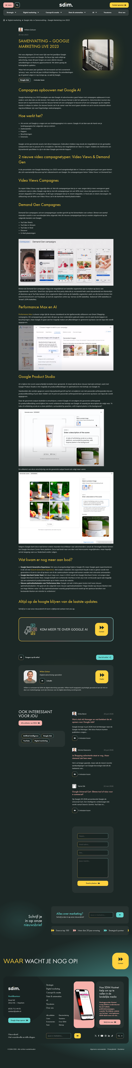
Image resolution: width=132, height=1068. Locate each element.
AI (93, 12)
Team (48, 1025)
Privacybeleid (111, 1049)
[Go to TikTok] (112, 1036)
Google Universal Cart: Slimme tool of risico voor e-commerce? (92, 793)
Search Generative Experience (42, 570)
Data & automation (76, 12)
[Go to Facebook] (98, 1036)
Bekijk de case (108, 1022)
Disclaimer (121, 1049)
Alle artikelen (50, 1015)
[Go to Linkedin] (109, 1036)
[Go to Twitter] (96, 1036)
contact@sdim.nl (14, 1011)
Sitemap (61, 1025)
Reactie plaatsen (91, 883)
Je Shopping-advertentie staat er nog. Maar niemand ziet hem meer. (90, 757)
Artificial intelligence (30, 736)
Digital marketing (29, 12)
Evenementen (50, 1022)
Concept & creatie (52, 12)
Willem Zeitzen (30, 30)
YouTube (26, 741)
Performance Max (26, 314)
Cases (48, 1018)
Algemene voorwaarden (98, 1049)
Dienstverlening (64, 1015)
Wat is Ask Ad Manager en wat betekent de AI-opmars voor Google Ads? (92, 720)
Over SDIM (62, 1022)
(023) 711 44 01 (14, 1009)
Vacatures (107, 12)
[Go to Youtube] (102, 1036)
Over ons (121, 12)
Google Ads (28, 20)
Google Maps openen (18, 1020)
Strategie (10, 12)
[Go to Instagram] (105, 1036)
